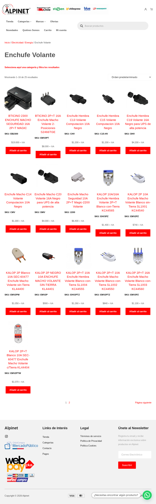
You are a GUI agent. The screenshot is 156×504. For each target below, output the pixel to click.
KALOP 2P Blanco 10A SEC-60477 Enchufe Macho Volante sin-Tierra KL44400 (18, 281)
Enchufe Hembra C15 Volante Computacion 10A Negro (108, 122)
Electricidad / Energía (22, 42)
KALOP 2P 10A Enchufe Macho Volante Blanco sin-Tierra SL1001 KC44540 (138, 202)
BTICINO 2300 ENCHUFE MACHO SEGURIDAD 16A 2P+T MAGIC (18, 122)
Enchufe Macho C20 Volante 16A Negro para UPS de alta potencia (48, 200)
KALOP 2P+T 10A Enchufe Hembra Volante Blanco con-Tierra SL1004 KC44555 (78, 281)
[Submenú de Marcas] (45, 21)
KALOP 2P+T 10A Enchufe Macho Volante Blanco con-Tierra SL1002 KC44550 (108, 281)
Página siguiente (143, 402)
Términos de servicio (90, 436)
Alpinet (11, 428)
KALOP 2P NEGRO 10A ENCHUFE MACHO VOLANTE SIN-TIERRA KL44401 (48, 281)
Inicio (7, 42)
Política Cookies (88, 445)
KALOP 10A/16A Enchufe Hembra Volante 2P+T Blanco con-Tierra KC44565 (108, 202)
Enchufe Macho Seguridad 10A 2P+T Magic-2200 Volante (78, 200)
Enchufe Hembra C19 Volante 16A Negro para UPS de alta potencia (138, 122)
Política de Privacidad (91, 441)
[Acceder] (146, 9)
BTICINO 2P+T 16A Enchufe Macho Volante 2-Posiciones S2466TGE (48, 124)
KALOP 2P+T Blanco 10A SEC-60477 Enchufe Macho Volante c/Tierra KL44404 (18, 359)
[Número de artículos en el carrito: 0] (151, 9)
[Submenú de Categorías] (30, 21)
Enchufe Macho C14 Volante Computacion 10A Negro (18, 200)
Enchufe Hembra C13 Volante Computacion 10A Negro (78, 122)
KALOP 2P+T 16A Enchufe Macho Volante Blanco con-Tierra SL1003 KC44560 (138, 281)
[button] (147, 495)
